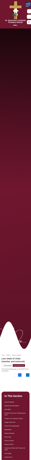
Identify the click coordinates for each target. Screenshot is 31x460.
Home (3, 355)
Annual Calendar (16, 355)
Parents (8, 355)
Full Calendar (8, 365)
